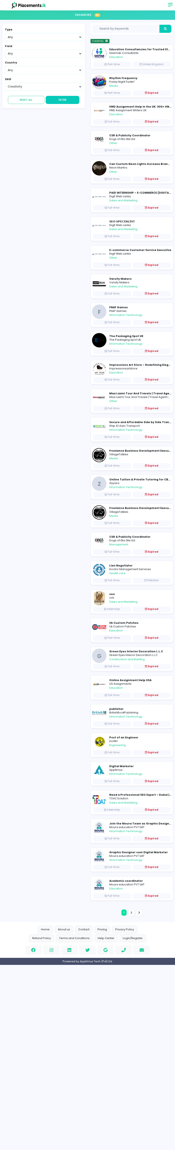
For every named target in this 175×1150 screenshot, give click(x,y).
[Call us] (123, 950)
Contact (83, 929)
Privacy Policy (124, 929)
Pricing (102, 929)
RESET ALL (26, 100)
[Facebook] (33, 950)
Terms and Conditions (74, 938)
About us (64, 929)
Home (45, 929)
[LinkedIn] (69, 950)
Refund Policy (41, 938)
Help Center (106, 938)
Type (8, 29)
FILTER (62, 100)
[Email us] (141, 950)
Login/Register (133, 938)
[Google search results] (105, 950)
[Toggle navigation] (171, 6)
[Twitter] (87, 950)
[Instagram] (51, 950)
